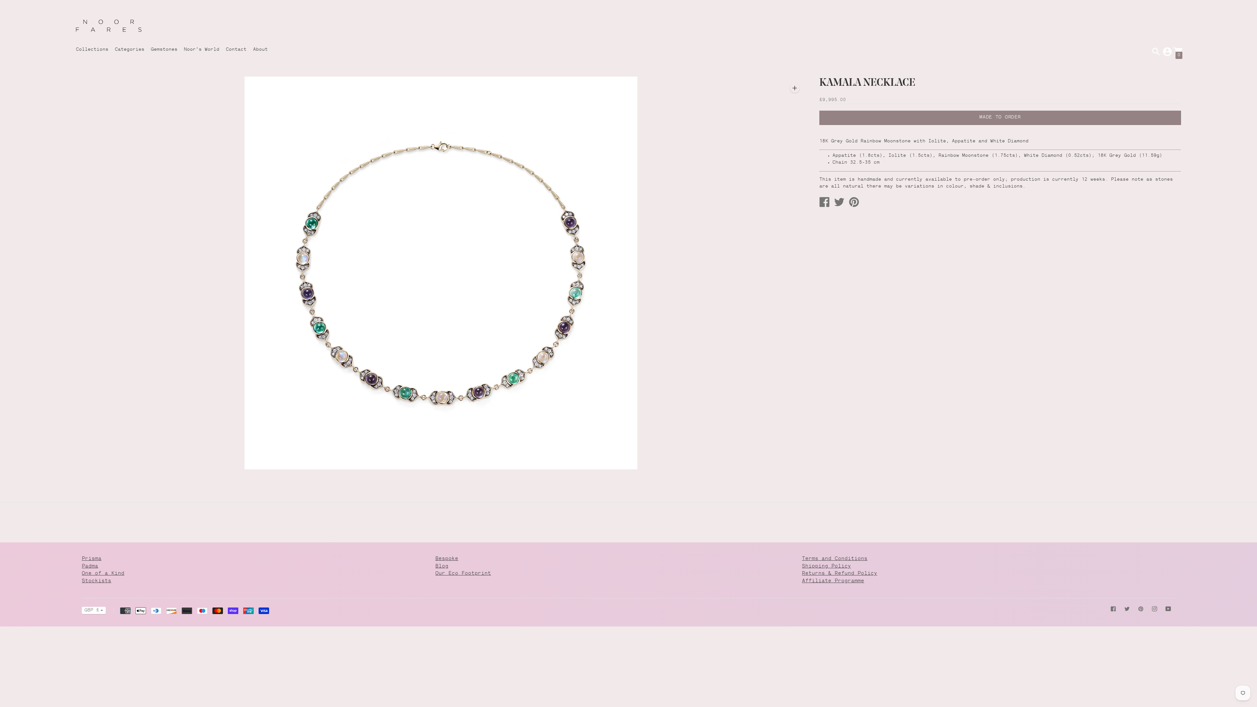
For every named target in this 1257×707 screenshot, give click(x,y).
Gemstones (164, 49)
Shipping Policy (826, 566)
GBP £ (91, 610)
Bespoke (446, 558)
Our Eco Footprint (463, 573)
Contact (236, 49)
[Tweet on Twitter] (836, 202)
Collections (92, 49)
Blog (441, 566)
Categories (129, 49)
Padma (90, 566)
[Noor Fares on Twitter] (1127, 609)
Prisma (91, 558)
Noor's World (201, 49)
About (260, 49)
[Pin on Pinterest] (851, 202)
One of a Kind (103, 573)
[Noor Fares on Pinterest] (1141, 609)
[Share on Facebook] (822, 202)
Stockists (96, 581)
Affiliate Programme (833, 581)
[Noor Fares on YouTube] (1168, 609)
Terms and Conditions (834, 558)
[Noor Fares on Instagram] (1154, 609)
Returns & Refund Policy (839, 573)
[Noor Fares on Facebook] (1113, 609)
